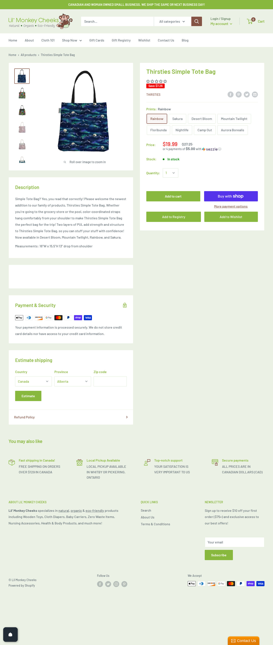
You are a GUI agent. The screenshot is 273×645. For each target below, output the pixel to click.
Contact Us (166, 40)
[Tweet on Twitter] (247, 94)
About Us (147, 517)
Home (13, 40)
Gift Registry (121, 40)
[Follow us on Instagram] (116, 584)
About (29, 40)
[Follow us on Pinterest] (124, 584)
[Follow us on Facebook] (100, 584)
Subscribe (219, 555)
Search (146, 510)
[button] (156, 81)
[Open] (10, 634)
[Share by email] (255, 94)
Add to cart (173, 196)
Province (61, 372)
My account (220, 23)
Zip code (100, 372)
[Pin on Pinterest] (239, 94)
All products (28, 55)
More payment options (231, 206)
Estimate (28, 396)
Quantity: (153, 173)
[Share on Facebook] (231, 94)
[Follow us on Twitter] (108, 584)
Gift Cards (96, 40)
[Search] (196, 21)
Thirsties (153, 94)
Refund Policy (24, 417)
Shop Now (69, 40)
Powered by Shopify (22, 585)
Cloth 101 (48, 40)
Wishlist (144, 40)
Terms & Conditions (155, 524)
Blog (185, 40)
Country (21, 372)
